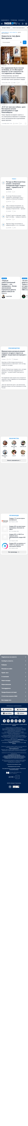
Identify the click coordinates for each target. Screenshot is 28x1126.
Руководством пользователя (14, 754)
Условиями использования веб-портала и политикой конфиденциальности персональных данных (14, 757)
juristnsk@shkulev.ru (16, 741)
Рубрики (4, 665)
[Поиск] (19, 24)
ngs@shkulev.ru (20, 739)
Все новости (13, 32)
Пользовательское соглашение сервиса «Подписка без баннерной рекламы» (14, 769)
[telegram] (4, 720)
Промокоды (14, 20)
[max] (15, 720)
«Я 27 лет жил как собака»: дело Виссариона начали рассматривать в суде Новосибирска (14, 109)
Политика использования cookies (14, 764)
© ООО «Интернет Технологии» (14, 783)
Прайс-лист (5, 672)
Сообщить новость (7, 661)
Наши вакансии (6, 684)
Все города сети (6, 700)
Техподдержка (6, 688)
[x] (19, 720)
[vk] (8, 720)
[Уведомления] (22, 24)
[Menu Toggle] (2, 24)
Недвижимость (5, 20)
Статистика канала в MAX (9, 696)
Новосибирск (5, 32)
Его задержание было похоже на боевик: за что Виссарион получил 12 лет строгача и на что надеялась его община (13, 70)
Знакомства (21, 20)
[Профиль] (26, 24)
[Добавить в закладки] (25, 83)
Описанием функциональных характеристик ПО (14, 755)
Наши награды (5, 680)
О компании (5, 676)
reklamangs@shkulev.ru (14, 748)
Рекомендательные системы (14, 766)
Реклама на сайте (6, 668)
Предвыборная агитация (9, 692)
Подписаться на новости (9, 657)
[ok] (12, 720)
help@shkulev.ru (12, 742)
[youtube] (23, 720)
